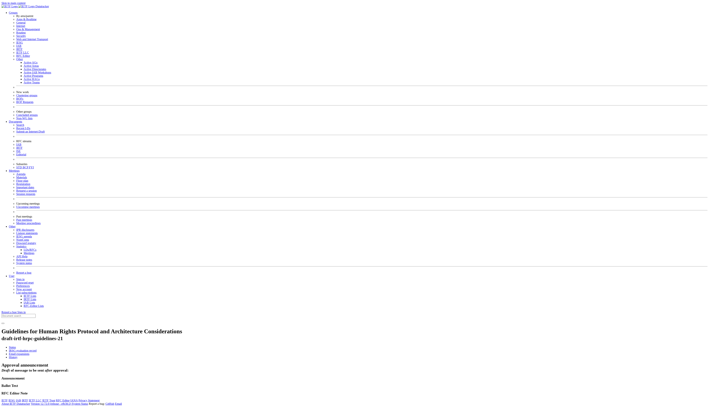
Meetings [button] (14, 170)
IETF (4, 400)
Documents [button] (15, 121)
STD (19, 167)
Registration (23, 184)
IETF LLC (22, 52)
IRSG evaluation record (23, 350)
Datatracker (42, 6)
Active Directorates (35, 69)
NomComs (22, 239)
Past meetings (24, 219)
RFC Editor (23, 55)
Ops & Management (28, 29)
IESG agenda (24, 236)
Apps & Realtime (26, 19)
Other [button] (12, 226)
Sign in (20, 279)
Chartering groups (26, 95)
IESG (19, 42)
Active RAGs (32, 79)
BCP (26, 167)
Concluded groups (27, 115)
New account (24, 289)
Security (21, 35)
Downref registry (26, 243)
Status (12, 347)
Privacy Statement (89, 400)
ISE (18, 151)
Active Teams (32, 82)
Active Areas (31, 65)
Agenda (20, 174)
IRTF (19, 49)
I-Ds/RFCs (30, 249)
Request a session (26, 190)
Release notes (24, 259)
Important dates (25, 187)
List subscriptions (26, 292)
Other (19, 59)
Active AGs (30, 62)
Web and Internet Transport (32, 39)
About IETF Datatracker (15, 403)
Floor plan (22, 180)
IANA (74, 400)
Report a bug (23, 272)
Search (20, 124)
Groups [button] (13, 12)
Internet (20, 26)
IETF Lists (30, 295)
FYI (31, 167)
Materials (21, 177)
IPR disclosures (25, 229)
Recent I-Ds (23, 128)
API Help (22, 256)
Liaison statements (27, 233)
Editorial (21, 154)
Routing (21, 32)
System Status (80, 403)
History (13, 357)
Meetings (29, 253)
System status (24, 263)
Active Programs (33, 75)
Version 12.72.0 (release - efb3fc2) (51, 403)
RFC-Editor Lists (34, 305)
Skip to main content (13, 3)
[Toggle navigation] (2, 323)
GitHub (109, 403)
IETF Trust (48, 400)
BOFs (19, 98)
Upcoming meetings (28, 206)
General (20, 22)
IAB (18, 45)
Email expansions (19, 353)
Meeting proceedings (28, 223)
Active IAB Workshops (37, 72)
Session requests (25, 194)
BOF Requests (24, 102)
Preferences (23, 286)
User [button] (11, 276)
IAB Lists (29, 302)
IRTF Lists (30, 299)
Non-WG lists (24, 118)
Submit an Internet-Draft (30, 131)
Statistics (21, 246)
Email (118, 403)
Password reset (25, 282)
